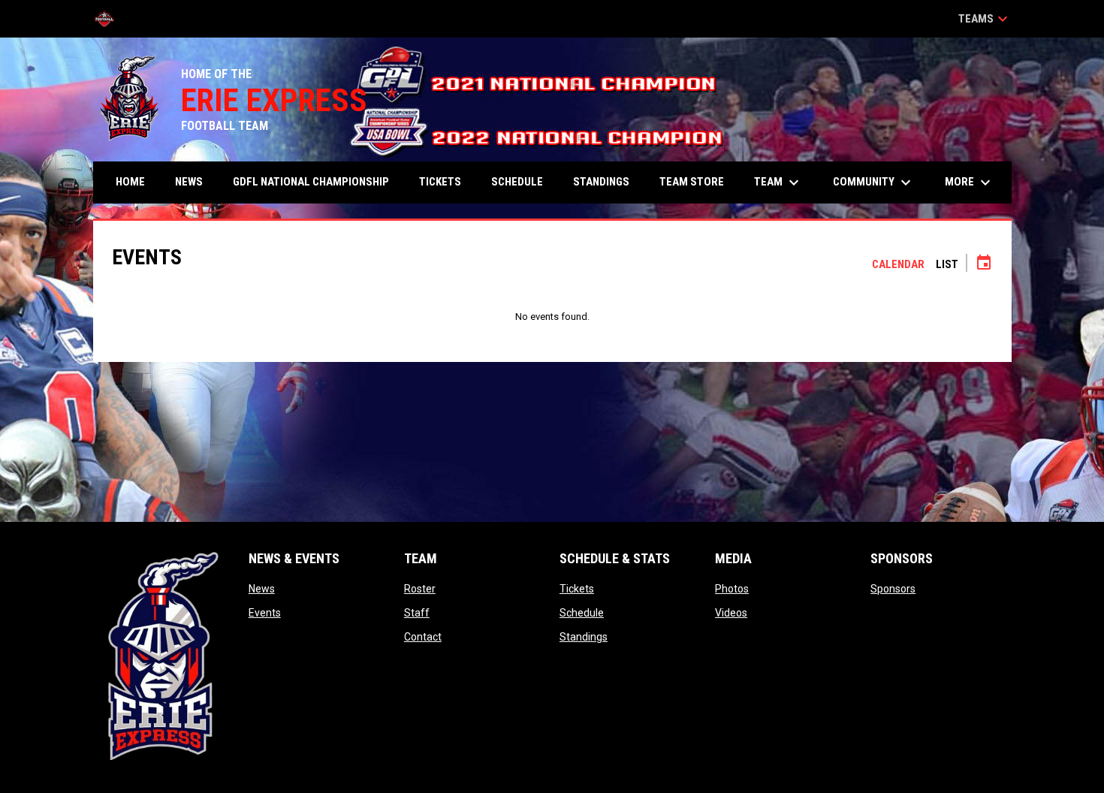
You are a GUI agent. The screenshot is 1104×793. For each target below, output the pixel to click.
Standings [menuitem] (601, 181)
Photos (732, 589)
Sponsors (892, 589)
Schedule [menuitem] (517, 181)
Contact (423, 637)
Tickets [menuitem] (440, 181)
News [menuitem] (189, 181)
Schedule (582, 613)
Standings (584, 637)
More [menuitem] (969, 182)
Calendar (898, 264)
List (947, 264)
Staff (417, 613)
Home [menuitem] (130, 181)
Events (265, 613)
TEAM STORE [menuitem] (691, 181)
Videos (731, 613)
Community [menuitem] (874, 182)
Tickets (577, 589)
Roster (420, 589)
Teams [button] (985, 19)
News (262, 589)
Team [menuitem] (778, 182)
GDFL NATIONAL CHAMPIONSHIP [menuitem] (311, 181)
